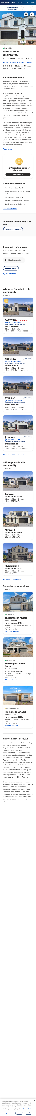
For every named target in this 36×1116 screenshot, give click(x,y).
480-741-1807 (10, 274)
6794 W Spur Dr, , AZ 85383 (19, 63)
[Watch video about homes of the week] (18, 161)
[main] (18, 563)
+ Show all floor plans (12, 579)
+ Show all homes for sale (13, 455)
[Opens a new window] (26, 14)
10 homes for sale (11, 631)
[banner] (18, 2)
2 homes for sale (11, 725)
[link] (18, 28)
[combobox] (27, 8)
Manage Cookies (8, 1113)
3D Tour (23, 42)
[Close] (34, 1100)
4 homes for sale (11, 680)
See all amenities (10, 208)
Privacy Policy (27, 1109)
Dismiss (28, 1113)
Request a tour (10, 268)
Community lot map (13, 229)
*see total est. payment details (15, 323)
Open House (27, 358)
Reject (19, 1113)
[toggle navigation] (3, 8)
